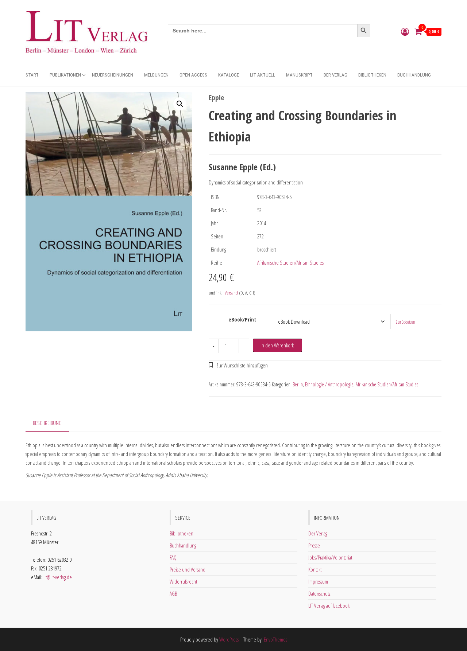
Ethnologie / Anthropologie (329, 384)
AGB (173, 593)
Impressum (318, 581)
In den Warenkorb (277, 345)
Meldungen (156, 75)
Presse (314, 545)
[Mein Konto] (405, 31)
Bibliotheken (372, 75)
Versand (231, 292)
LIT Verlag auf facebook (329, 605)
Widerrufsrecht (183, 581)
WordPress (229, 639)
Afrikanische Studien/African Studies (290, 262)
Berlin (298, 384)
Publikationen (65, 75)
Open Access (193, 75)
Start (32, 75)
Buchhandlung (414, 75)
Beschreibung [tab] (47, 422)
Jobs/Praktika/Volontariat (330, 557)
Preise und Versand (187, 569)
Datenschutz (319, 593)
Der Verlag (335, 75)
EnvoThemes (275, 639)
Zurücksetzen (405, 322)
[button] (179, 103)
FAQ (173, 557)
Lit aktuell (262, 75)
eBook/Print (242, 319)
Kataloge (228, 75)
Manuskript (299, 75)
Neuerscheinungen (112, 75)
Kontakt (314, 569)
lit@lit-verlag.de (57, 577)
